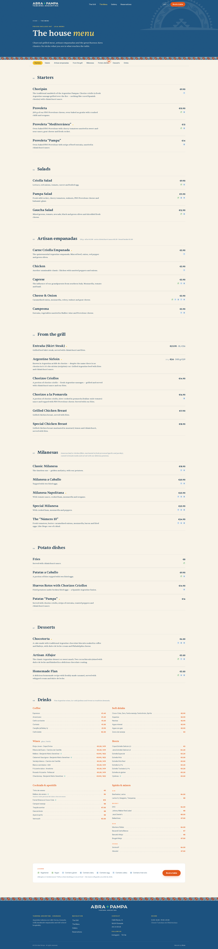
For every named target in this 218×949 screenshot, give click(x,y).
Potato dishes (103, 63)
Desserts (116, 63)
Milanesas (90, 63)
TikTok (123, 935)
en (165, 4)
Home (35, 21)
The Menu (103, 4)
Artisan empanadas (61, 63)
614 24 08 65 (116, 927)
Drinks (126, 63)
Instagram (115, 935)
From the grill (77, 63)
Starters (38, 63)
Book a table (178, 4)
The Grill (92, 4)
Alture (183, 945)
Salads (47, 63)
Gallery (114, 4)
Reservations (126, 4)
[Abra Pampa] (45, 4)
